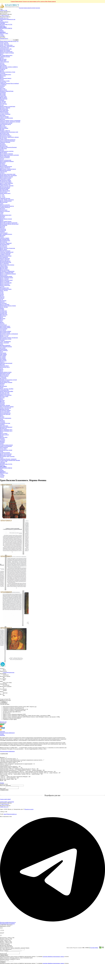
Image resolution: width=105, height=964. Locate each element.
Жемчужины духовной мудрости (8, 169)
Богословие (3, 93)
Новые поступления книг (6, 51)
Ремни (1, 399)
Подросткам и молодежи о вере (7, 174)
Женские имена (4, 268)
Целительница (3, 247)
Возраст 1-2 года (4, 336)
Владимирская (3, 225)
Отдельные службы (5, 80)
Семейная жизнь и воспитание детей (9, 132)
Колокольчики (3, 386)
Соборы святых (4, 266)
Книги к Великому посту (6, 429)
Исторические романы (5, 180)
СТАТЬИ (2, 36)
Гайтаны (2, 298)
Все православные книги (6, 55)
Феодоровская (3, 241)
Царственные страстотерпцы (7, 264)
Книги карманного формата (7, 161)
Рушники (2, 340)
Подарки (2, 416)
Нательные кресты (4, 374)
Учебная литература (5, 207)
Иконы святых (3, 249)
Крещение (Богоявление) (6, 427)
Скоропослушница (4, 238)
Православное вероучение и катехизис (9, 155)
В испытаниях (3, 165)
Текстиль (2, 296)
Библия (2, 57)
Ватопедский (3, 360)
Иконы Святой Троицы (5, 221)
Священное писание (5, 56)
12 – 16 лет (2, 197)
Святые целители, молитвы (6, 185)
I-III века (2, 100)
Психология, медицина (5, 135)
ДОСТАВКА (3, 27)
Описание (2, 735)
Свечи (1, 344)
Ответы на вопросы (5, 157)
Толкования (3, 92)
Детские (2, 158)
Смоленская (3, 229)
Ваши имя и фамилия (5, 785)
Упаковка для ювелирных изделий (8, 379)
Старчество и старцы (5, 179)
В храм (1, 293)
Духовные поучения (5, 452)
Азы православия (4, 110)
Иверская (2, 227)
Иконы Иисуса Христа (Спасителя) (8, 222)
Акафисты (2, 69)
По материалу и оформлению (7, 271)
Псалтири (2, 143)
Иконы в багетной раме (6, 282)
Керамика (2, 383)
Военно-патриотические (6, 166)
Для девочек (3, 330)
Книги (1, 415)
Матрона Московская (5, 261)
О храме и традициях (5, 114)
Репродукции (3, 126)
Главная (2, 476)
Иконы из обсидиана (5, 285)
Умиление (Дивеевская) (6, 243)
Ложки (1, 387)
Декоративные (3, 349)
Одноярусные (3, 310)
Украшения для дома (5, 423)
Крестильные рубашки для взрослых (9, 337)
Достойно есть (3, 245)
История (2, 129)
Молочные (2, 318)
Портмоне (2, 402)
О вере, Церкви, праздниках (7, 199)
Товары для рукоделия (5, 407)
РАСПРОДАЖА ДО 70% (6, 24)
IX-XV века (3, 102)
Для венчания (3, 324)
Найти (17, 39)
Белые (1, 317)
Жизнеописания (4, 109)
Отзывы (2, 782)
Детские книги (3, 192)
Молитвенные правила (5, 78)
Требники (2, 86)
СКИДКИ (2, 23)
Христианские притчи (5, 124)
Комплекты (3, 162)
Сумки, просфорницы (5, 341)
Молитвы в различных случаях (7, 72)
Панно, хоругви (4, 290)
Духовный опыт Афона (5, 181)
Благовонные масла (5, 367)
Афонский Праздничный (6, 363)
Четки (1, 370)
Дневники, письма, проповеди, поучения (10, 121)
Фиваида (2, 361)
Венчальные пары (4, 287)
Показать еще (3, 721)
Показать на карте (29, 809)
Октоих (2, 79)
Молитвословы (3, 68)
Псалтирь (2, 64)
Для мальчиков (3, 328)
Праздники (2, 115)
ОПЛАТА (2, 25)
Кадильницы (3, 300)
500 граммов (3, 359)
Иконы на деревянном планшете (8, 273)
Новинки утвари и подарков (7, 52)
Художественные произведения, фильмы (10, 460)
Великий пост (3, 428)
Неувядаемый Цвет (4, 244)
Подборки (2, 163)
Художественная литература (7, 206)
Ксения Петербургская (5, 262)
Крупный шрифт (4, 189)
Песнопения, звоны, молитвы (7, 456)
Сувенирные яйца (4, 390)
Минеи (1, 77)
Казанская (2, 226)
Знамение (2, 231)
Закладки (2, 397)
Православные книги (5, 193)
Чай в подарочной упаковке (7, 406)
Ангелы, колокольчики (5, 418)
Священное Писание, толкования (8, 459)
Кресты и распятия (4, 304)
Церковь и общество (5, 130)
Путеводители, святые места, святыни (9, 137)
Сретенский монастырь (8, 672)
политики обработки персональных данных (53, 956)
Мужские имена (4, 267)
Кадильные (3, 347)
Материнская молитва (5, 170)
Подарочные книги (4, 381)
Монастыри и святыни (5, 455)
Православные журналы (6, 218)
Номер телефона (4, 950)
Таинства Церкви (4, 116)
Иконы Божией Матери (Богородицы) (9, 224)
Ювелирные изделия (5, 373)
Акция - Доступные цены (6, 45)
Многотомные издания (5, 178)
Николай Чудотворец (5, 250)
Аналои (2, 294)
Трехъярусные (3, 313)
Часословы (2, 88)
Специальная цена (4, 47)
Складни (2, 286)
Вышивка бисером (4, 409)
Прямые (2, 308)
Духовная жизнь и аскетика (6, 151)
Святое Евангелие (4, 61)
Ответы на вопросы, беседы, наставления (10, 120)
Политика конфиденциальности (8, 922)
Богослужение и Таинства (6, 153)
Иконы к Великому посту (6, 430)
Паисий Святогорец (5, 258)
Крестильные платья (5, 332)
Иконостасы (3, 316)
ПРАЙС (2, 30)
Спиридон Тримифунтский (6, 252)
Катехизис (2, 119)
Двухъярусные (3, 312)
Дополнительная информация (7, 751)
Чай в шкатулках (4, 425)
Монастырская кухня (5, 184)
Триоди (2, 87)
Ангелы (2, 384)
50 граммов (3, 358)
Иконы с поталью (4, 278)
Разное (1, 457)
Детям (1, 419)
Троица (2, 443)
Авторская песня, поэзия (6, 450)
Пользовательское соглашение (7, 923)
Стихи (1, 203)
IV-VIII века (3, 101)
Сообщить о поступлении (4, 702)
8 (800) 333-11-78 (4, 18)
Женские (2, 401)
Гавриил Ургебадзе (4, 259)
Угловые (2, 309)
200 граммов (3, 355)
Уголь (1, 368)
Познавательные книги (5, 215)
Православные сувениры (6, 382)
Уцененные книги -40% (6, 49)
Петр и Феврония (4, 263)
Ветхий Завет (3, 59)
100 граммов (3, 353)
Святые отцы (3, 96)
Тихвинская (3, 230)
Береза (1, 319)
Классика (2, 217)
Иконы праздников (4, 270)
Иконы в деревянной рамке (6, 272)
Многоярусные (3, 314)
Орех (1, 321)
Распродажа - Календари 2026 (7, 46)
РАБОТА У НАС (4, 33)
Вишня (1, 322)
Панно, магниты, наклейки (6, 388)
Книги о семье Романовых (6, 183)
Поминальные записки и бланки (8, 305)
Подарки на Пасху (4, 434)
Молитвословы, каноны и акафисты (9, 66)
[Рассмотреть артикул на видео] (2, 664)
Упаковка (2, 424)
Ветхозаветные (3, 98)
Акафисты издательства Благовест (8, 147)
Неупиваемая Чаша (4, 239)
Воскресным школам (5, 186)
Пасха (1, 432)
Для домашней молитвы (6, 346)
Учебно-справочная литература (7, 139)
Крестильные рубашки (5, 331)
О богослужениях (4, 112)
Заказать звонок (4, 955)
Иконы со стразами (4, 281)
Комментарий (3, 953)
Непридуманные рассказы (6, 176)
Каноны (2, 70)
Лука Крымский (4, 257)
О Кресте (2, 172)
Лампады (2, 301)
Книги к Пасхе (3, 433)
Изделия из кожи (4, 396)
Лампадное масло (4, 365)
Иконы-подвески (4, 376)
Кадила (2, 295)
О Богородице (3, 171)
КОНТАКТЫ (3, 32)
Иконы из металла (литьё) (6, 280)
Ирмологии (3, 75)
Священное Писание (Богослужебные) (9, 83)
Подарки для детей (4, 392)
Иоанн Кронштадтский (5, 255)
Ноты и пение (3, 89)
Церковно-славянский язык (6, 91)
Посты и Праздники (5, 156)
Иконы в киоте (3, 275)
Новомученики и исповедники (7, 106)
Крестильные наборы (5, 327)
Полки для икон (4, 307)
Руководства (3, 82)
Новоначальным (4, 111)
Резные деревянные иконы (6, 277)
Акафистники (3, 148)
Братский (2, 364)
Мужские (2, 400)
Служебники (3, 84)
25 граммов (3, 356)
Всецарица (2, 235)
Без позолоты (3, 378)
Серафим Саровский (5, 254)
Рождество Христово (5, 414)
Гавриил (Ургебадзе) (5, 167)
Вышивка (2, 441)
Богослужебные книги (5, 74)
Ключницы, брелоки (5, 405)
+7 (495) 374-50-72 (4, 15)
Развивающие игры (5, 393)
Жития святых (3, 97)
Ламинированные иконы (6, 276)
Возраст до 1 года (4, 335)
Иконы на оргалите (4, 284)
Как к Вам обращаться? (5, 949)
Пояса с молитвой (4, 342)
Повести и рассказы (5, 204)
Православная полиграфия (6, 391)
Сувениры (2, 422)
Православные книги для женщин (8, 175)
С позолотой (3, 377)
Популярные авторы (5, 190)
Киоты (1, 369)
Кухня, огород (3, 138)
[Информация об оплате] (52, 727)
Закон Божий (3, 65)
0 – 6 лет (2, 194)
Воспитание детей (4, 133)
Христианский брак (5, 134)
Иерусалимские (4, 350)
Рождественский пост (5, 413)
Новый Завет (3, 60)
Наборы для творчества (5, 395)
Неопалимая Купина (5, 240)
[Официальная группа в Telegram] (52, 921)
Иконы (1, 436)
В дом (1, 299)
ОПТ (1, 29)
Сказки (2, 212)
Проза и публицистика (5, 160)
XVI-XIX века (3, 103)
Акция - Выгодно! (4, 43)
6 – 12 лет (2, 195)
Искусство (2, 125)
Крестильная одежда (5, 326)
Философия (3, 95)
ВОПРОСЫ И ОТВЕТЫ (6, 28)
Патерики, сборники (5, 107)
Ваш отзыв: (3, 788)
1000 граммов (3, 354)
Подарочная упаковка (5, 410)
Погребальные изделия (5, 339)
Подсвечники (3, 303)
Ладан (1, 351)
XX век (2, 105)
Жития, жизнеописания (6, 201)
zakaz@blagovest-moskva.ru (10, 814)
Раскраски (2, 208)
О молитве (2, 73)
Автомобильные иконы (5, 289)
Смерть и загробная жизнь (6, 118)
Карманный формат (5, 188)
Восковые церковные (5, 345)
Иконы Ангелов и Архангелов (7, 248)
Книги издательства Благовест (7, 141)
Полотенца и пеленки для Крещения (9, 333)
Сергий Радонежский (5, 253)
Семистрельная (3, 232)
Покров (2, 236)
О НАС (2, 34)
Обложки (2, 404)
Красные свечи (3, 437)
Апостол (2, 63)
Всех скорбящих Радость (6, 234)
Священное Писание (5, 142)
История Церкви (4, 128)
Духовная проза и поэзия (6, 123)
